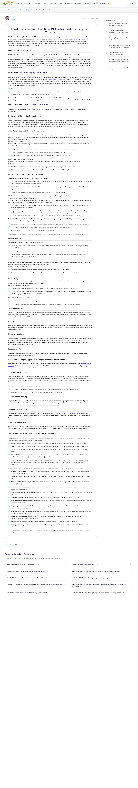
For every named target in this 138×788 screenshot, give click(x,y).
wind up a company (69, 413)
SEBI (59, 378)
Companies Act (52, 79)
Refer (94, 3)
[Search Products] (124, 3)
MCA (60, 3)
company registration (80, 39)
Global (87, 3)
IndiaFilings (8, 10)
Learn (16, 10)
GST (44, 3)
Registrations (27, 3)
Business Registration (27, 10)
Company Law (71, 57)
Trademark (37, 3)
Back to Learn (12, 544)
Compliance (68, 3)
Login (131, 3)
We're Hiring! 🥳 (104, 3)
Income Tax (52, 3)
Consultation (78, 3)
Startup (18, 3)
